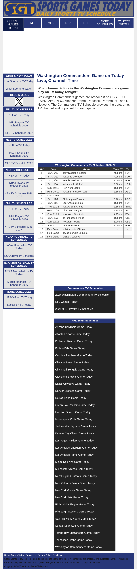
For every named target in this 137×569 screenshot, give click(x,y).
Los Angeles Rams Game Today (74, 454)
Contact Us (31, 555)
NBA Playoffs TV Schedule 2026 (19, 184)
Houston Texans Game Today (72, 412)
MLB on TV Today (19, 145)
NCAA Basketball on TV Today (19, 273)
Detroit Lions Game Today (70, 397)
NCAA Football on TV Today (19, 247)
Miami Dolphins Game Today (72, 461)
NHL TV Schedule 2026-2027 (19, 228)
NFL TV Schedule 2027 (19, 132)
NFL (32, 23)
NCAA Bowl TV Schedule (19, 255)
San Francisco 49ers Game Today (75, 518)
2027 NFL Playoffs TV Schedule (74, 308)
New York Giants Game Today (73, 490)
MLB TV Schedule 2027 (19, 163)
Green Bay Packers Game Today (75, 405)
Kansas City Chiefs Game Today (74, 433)
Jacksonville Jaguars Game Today (75, 426)
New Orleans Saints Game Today (75, 483)
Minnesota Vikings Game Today (74, 468)
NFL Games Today (66, 301)
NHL (86, 23)
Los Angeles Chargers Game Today (76, 447)
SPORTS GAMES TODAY (13, 24)
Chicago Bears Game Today (72, 362)
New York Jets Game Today (71, 497)
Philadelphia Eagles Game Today (74, 504)
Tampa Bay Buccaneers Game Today (77, 532)
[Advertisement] (68, 51)
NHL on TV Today (19, 208)
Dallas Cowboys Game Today (72, 383)
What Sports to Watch (19, 88)
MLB (51, 23)
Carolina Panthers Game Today (74, 355)
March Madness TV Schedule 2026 (19, 283)
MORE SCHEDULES (105, 23)
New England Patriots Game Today (76, 476)
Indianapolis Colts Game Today (73, 419)
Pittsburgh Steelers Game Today (74, 511)
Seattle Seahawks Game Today (74, 525)
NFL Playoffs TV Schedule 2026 (19, 124)
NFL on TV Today (19, 115)
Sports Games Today (14, 555)
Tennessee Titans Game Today (73, 539)
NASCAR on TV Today (19, 297)
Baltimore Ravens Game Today (73, 341)
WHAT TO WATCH (124, 23)
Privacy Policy (44, 555)
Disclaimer (58, 555)
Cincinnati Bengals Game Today (74, 369)
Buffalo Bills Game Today (70, 348)
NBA (68, 23)
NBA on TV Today (19, 175)
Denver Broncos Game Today (72, 390)
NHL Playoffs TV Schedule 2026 (19, 218)
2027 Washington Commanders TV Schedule (82, 294)
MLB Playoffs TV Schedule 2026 (19, 154)
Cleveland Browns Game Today (74, 376)
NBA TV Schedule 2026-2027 (19, 195)
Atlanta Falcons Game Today (72, 334)
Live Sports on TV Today (19, 81)
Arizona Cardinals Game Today (73, 326)
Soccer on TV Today (19, 304)
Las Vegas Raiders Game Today (74, 440)
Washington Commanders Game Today (78, 547)
